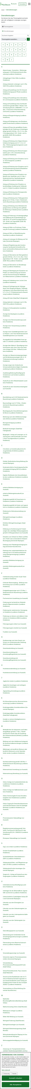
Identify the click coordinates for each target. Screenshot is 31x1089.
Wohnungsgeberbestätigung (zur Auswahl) (15, 1040)
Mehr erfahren (5, 1070)
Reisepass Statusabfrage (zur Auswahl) (14, 838)
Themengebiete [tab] (8, 26)
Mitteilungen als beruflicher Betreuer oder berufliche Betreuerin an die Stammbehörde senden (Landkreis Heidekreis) (15, 751)
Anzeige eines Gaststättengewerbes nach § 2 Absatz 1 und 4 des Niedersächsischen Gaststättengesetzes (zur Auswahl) (15, 333)
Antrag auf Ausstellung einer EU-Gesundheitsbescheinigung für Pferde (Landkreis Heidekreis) (15, 92)
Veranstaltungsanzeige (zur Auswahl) (14, 953)
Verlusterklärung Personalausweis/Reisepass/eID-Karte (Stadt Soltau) (14, 965)
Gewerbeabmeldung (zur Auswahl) (13, 648)
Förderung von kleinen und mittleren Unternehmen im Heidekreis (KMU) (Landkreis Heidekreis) (15, 618)
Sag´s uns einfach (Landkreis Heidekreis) (15, 846)
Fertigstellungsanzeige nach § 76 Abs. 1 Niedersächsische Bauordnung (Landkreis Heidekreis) (15, 592)
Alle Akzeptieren (15, 1085)
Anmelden (23, 4)
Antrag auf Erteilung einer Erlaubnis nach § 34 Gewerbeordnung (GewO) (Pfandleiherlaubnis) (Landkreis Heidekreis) (15, 168)
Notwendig (7, 1073)
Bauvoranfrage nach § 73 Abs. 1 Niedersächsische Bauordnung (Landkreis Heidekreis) (14, 405)
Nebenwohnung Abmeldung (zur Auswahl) (15, 773)
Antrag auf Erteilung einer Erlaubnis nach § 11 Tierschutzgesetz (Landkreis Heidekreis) (15, 160)
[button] (13, 3)
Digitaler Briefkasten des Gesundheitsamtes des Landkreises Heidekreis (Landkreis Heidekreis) (15, 477)
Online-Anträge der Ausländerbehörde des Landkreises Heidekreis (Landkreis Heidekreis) (15, 784)
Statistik (14, 1073)
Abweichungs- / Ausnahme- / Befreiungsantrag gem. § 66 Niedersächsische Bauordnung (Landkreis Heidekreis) (15, 72)
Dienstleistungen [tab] (9, 31)
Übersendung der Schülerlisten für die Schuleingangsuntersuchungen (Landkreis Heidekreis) (15, 936)
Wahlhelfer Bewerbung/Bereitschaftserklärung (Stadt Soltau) (15, 1001)
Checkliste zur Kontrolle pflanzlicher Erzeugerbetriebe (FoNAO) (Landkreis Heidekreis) (14, 451)
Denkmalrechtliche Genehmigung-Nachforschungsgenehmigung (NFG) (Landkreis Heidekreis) (15, 469)
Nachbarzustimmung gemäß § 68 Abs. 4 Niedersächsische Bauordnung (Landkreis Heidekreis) (15, 763)
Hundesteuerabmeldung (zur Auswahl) (14, 668)
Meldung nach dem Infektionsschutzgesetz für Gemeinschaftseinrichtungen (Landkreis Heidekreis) (15, 743)
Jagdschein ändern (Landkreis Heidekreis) (15, 681)
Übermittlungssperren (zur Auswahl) (13, 930)
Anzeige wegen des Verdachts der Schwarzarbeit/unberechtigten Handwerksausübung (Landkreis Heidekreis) (15, 367)
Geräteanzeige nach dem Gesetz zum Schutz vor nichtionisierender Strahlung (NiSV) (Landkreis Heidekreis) (14, 642)
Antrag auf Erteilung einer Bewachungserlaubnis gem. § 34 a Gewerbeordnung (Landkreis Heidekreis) (15, 152)
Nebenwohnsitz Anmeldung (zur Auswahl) (15, 769)
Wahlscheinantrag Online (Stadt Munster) (15, 1006)
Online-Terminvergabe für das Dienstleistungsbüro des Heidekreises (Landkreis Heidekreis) (15, 797)
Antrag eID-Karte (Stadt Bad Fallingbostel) (15, 298)
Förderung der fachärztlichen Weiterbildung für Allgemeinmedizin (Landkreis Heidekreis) (14, 604)
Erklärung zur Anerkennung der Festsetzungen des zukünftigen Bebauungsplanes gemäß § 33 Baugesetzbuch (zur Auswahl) (15, 531)
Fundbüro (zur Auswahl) (10, 632)
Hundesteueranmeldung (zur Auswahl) (14, 672)
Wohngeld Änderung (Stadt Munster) (13, 1020)
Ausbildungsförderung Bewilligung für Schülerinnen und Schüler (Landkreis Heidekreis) (14, 375)
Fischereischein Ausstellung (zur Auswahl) (15, 598)
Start (2, 10)
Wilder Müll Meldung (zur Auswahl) (13, 1016)
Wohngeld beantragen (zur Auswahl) (13, 1024)
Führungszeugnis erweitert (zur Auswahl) (15, 628)
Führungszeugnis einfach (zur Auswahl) (14, 624)
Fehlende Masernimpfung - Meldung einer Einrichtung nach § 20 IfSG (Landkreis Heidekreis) (15, 584)
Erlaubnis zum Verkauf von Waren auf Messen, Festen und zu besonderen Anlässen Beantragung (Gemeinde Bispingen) (15, 538)
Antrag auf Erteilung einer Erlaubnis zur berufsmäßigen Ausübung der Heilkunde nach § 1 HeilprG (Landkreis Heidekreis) (15, 186)
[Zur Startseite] (5, 4)
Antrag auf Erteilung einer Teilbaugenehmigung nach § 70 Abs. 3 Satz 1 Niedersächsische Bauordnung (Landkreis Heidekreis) (15, 200)
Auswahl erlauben (15, 1078)
